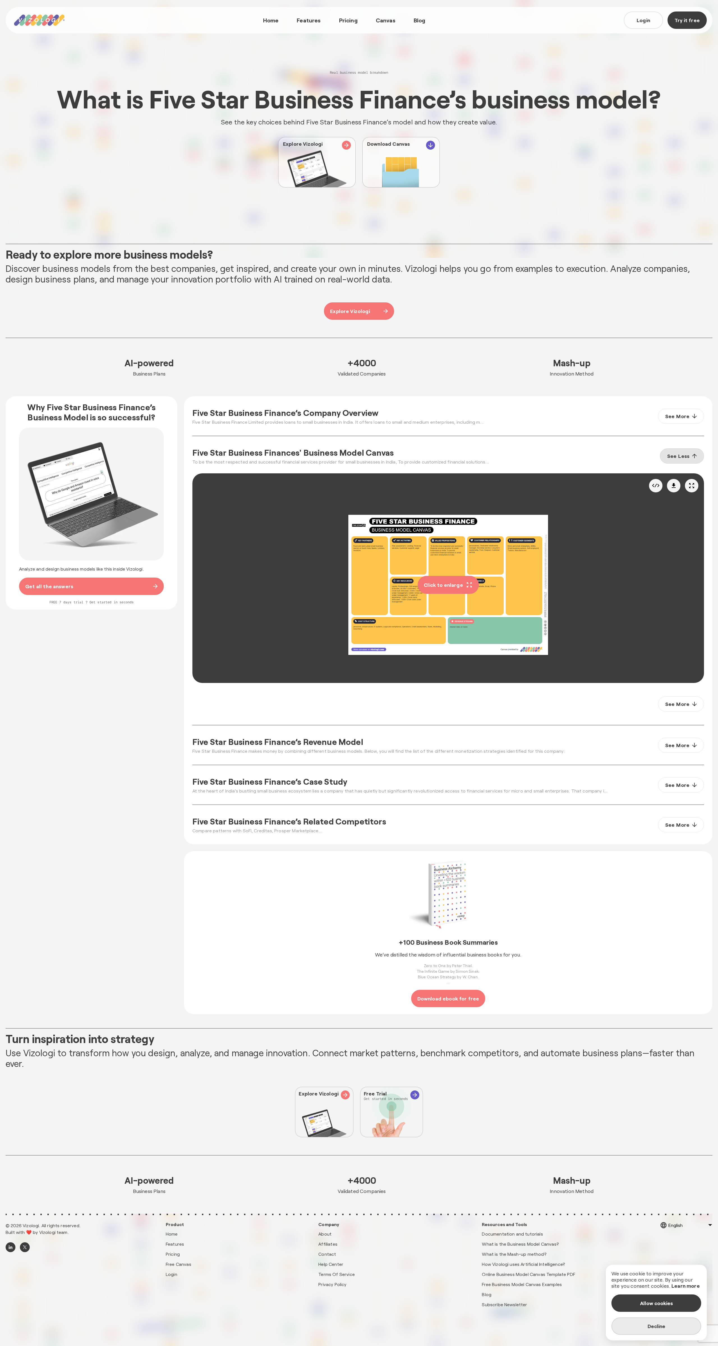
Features (309, 20)
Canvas (385, 20)
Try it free (687, 20)
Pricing (348, 20)
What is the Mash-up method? (514, 1254)
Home (271, 20)
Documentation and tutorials (512, 1233)
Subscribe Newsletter (504, 1304)
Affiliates (327, 1244)
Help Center (330, 1264)
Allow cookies (656, 1303)
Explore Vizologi (350, 311)
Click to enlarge (443, 585)
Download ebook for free (448, 998)
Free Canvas (178, 1264)
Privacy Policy (332, 1284)
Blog (419, 20)
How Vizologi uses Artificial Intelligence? (523, 1264)
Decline (656, 1326)
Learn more (685, 1286)
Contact (327, 1254)
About (325, 1233)
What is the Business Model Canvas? (520, 1244)
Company (328, 1224)
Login (643, 20)
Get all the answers (49, 586)
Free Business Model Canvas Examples (522, 1284)
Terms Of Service (336, 1274)
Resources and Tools (504, 1224)
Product (175, 1224)
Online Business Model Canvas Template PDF (528, 1274)
